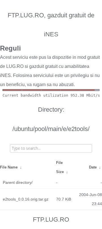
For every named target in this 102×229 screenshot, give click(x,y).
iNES (5, 75)
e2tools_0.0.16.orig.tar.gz (25, 199)
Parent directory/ (18, 182)
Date (93, 167)
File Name (9, 167)
